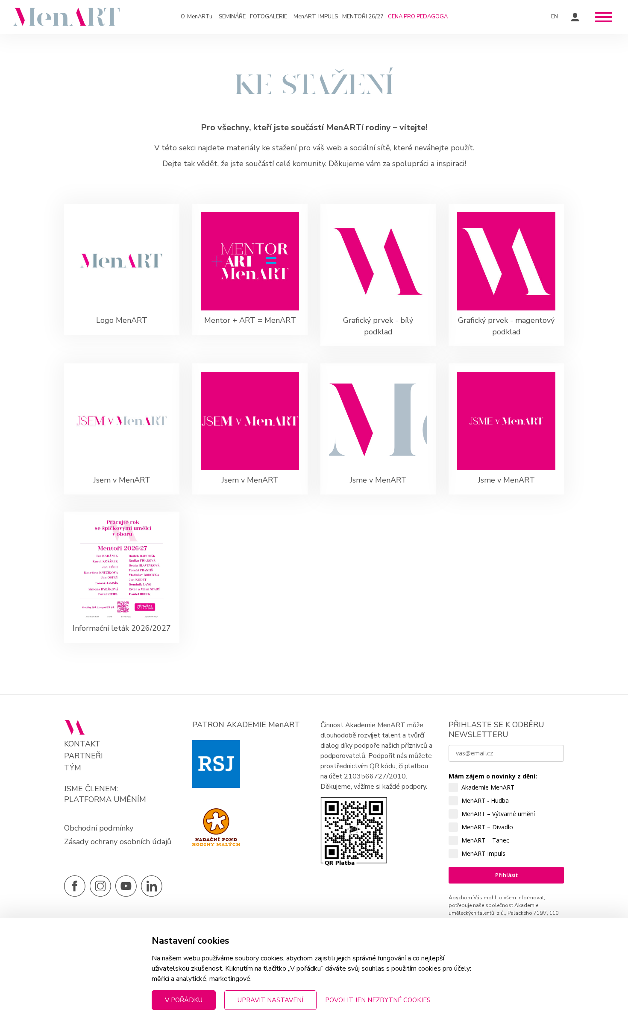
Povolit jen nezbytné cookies (378, 1000)
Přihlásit (506, 875)
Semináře (232, 16)
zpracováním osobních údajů (490, 948)
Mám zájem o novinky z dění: (493, 776)
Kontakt (82, 744)
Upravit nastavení (270, 1000)
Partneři (83, 756)
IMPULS (315, 16)
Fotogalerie (268, 16)
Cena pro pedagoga (418, 16)
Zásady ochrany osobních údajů (117, 842)
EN (554, 16)
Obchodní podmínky (98, 828)
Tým (72, 768)
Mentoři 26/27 (363, 16)
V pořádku (183, 1000)
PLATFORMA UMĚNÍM (105, 799)
